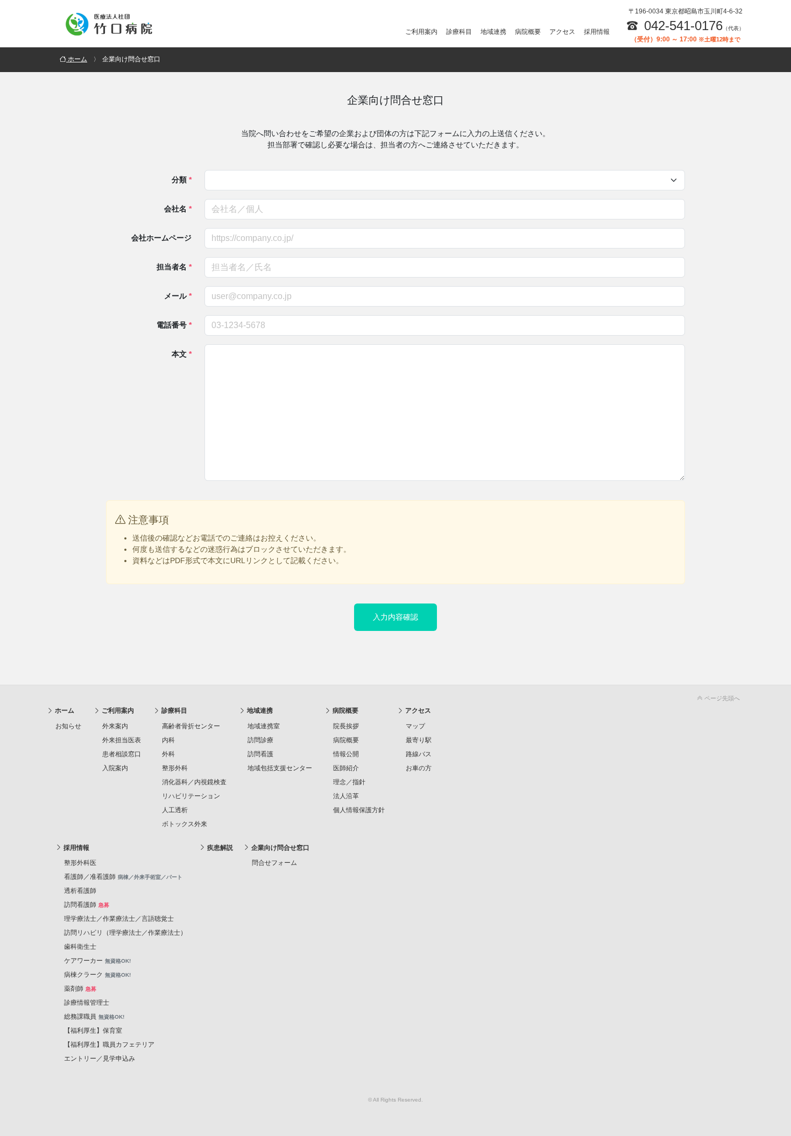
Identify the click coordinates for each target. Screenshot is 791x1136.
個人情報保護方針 (359, 810)
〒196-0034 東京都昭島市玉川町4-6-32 (685, 11)
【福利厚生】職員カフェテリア (109, 1044)
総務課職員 (94, 1016)
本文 (182, 354)
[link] (395, 696)
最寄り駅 (419, 740)
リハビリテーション (191, 796)
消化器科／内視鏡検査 (194, 782)
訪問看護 (260, 754)
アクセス (562, 32)
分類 (182, 179)
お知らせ (68, 726)
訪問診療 (260, 740)
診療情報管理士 (86, 1002)
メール (178, 296)
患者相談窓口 (121, 754)
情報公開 (346, 754)
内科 (168, 740)
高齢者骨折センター (191, 726)
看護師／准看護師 (123, 877)
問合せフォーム (274, 863)
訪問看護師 (86, 904)
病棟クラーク (97, 974)
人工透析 (175, 810)
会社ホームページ (161, 237)
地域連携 (493, 32)
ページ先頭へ (721, 698)
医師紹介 (346, 768)
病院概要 (528, 32)
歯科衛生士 (80, 946)
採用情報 (597, 32)
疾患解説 (219, 847)
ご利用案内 (421, 32)
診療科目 (459, 32)
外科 (168, 754)
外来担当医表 (121, 740)
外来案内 (115, 726)
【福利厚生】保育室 (93, 1030)
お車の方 (419, 768)
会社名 (178, 208)
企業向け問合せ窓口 (279, 847)
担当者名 (174, 266)
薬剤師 (80, 988)
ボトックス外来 (184, 824)
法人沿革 (346, 796)
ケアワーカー (97, 960)
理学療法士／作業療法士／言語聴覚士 (119, 918)
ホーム (63, 710)
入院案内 (115, 768)
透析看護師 (80, 890)
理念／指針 (349, 782)
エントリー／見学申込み (99, 1058)
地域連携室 (264, 726)
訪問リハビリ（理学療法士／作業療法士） (125, 932)
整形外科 (175, 768)
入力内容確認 (395, 617)
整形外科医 (80, 863)
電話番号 (174, 325)
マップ (415, 726)
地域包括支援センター (280, 768)
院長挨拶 (346, 726)
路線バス (419, 754)
